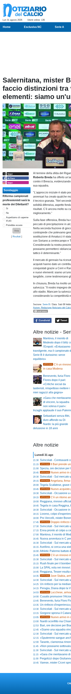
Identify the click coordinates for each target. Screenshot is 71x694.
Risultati (17, 236)
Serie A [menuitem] (59, 26)
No (7, 213)
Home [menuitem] (7, 26)
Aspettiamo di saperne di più (17, 219)
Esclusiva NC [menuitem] (33, 26)
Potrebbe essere (14, 225)
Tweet (63, 320)
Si (7, 208)
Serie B (46, 304)
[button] (17, 230)
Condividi (44, 320)
